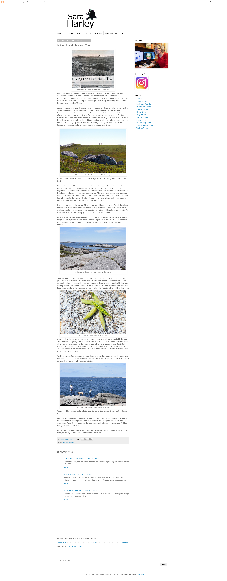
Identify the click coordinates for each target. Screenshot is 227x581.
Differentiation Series (143, 107)
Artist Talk (139, 99)
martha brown (69, 490)
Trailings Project (142, 128)
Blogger (141, 575)
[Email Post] (77, 439)
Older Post (124, 542)
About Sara (61, 33)
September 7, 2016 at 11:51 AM (87, 458)
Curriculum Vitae (111, 33)
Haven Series (141, 112)
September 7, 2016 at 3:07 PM (80, 474)
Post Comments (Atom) (75, 546)
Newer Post (62, 542)
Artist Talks (98, 33)
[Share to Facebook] (89, 439)
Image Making (141, 115)
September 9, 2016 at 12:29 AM (86, 490)
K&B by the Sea (69, 458)
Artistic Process (141, 101)
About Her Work (74, 33)
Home (93, 542)
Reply (66, 467)
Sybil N (66, 474)
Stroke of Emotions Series (145, 125)
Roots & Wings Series (144, 123)
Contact (123, 33)
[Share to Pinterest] (92, 439)
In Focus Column (68, 442)
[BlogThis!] (84, 439)
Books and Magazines (144, 104)
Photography (141, 120)
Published (87, 33)
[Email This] (82, 439)
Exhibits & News (142, 109)
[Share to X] (87, 439)
